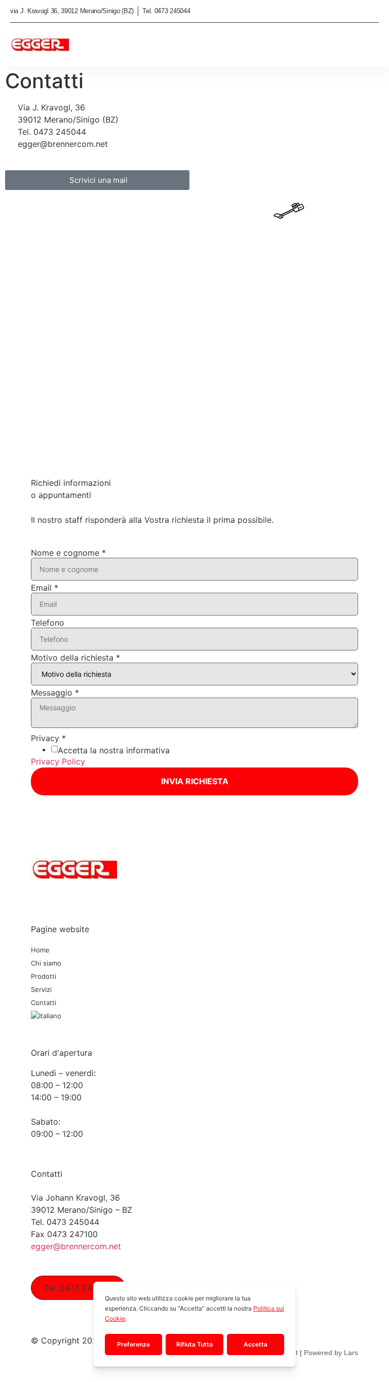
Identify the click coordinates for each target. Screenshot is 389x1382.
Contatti (43, 1003)
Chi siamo (46, 963)
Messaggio (55, 692)
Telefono (47, 623)
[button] (371, 45)
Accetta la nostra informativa (114, 750)
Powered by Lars (331, 1353)
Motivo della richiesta (75, 658)
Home (40, 950)
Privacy (48, 738)
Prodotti (43, 976)
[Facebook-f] (35, 895)
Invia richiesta (194, 781)
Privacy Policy (58, 761)
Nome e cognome (68, 553)
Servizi (41, 989)
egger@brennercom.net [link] (76, 1246)
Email (44, 588)
